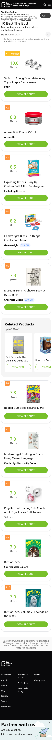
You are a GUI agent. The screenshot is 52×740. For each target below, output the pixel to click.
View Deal (18, 367)
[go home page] (7, 4)
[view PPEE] (15, 65)
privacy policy (26, 20)
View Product (26, 94)
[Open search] (44, 4)
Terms (4, 701)
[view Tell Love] (13, 494)
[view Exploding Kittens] (13, 168)
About (4, 680)
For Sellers (23, 683)
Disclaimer (6, 706)
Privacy (4, 696)
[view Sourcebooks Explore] (13, 548)
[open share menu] (48, 34)
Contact (5, 685)
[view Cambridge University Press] (13, 440)
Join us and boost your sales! (16, 734)
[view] (13, 394)
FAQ (3, 690)
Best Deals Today (23, 690)
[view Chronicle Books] (13, 277)
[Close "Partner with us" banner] (49, 722)
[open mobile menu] (49, 4)
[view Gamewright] (13, 222)
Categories (39, 680)
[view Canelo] (18, 345)
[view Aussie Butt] (13, 118)
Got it (45, 15)
